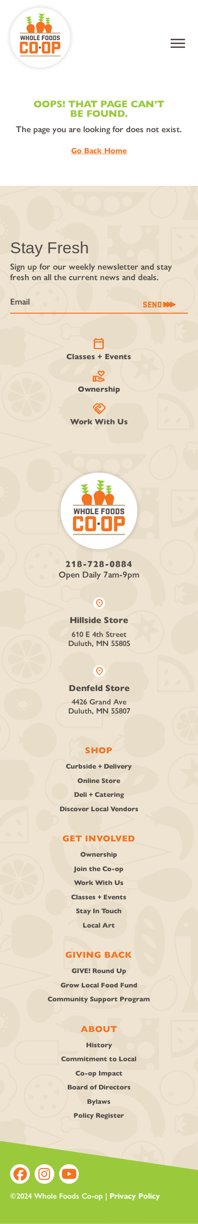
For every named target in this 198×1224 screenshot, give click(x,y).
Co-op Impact (99, 1073)
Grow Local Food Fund (99, 985)
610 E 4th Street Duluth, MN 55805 (99, 622)
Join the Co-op (99, 869)
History (99, 1045)
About (99, 1029)
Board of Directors (99, 1087)
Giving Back (98, 955)
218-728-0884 (99, 564)
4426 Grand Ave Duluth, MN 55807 (99, 690)
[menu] (178, 43)
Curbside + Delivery (99, 766)
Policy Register (99, 1115)
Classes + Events (98, 349)
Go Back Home (99, 150)
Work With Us (99, 414)
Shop (98, 750)
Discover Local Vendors (99, 809)
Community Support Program (99, 999)
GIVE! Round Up (99, 971)
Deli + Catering (99, 795)
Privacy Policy (135, 1196)
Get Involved (99, 838)
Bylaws (99, 1102)
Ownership (99, 381)
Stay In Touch (99, 911)
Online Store (98, 781)
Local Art (99, 925)
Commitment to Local (98, 1059)
